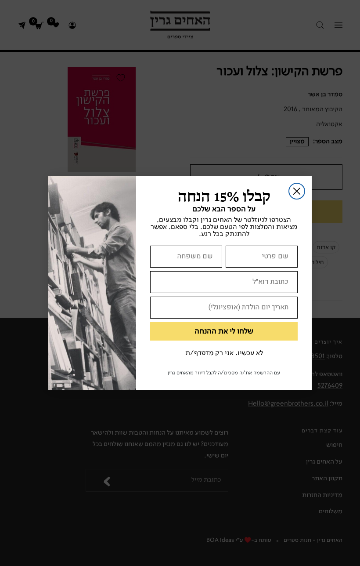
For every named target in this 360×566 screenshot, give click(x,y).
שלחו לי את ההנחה (223, 331)
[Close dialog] (297, 191)
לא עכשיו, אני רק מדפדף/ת (224, 353)
